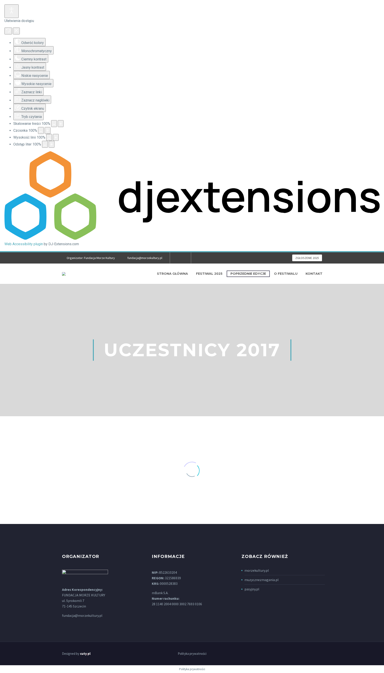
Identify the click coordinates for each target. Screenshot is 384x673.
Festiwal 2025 (209, 274)
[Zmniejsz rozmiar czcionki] (41, 130)
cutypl (85, 653)
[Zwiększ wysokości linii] (56, 137)
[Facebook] (180, 258)
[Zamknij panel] (16, 31)
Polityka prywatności (192, 653)
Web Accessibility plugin (23, 244)
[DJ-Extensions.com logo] (192, 238)
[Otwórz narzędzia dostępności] (11, 11)
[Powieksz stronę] (61, 123)
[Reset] (8, 31)
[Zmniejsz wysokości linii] (49, 137)
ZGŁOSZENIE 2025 (307, 258)
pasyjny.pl (251, 589)
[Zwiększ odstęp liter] (51, 144)
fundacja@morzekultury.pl (144, 258)
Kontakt (314, 274)
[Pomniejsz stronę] (54, 123)
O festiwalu (286, 274)
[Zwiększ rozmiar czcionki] (47, 130)
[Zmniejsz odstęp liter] (45, 144)
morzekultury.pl (256, 570)
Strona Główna (172, 274)
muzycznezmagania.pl (261, 579)
